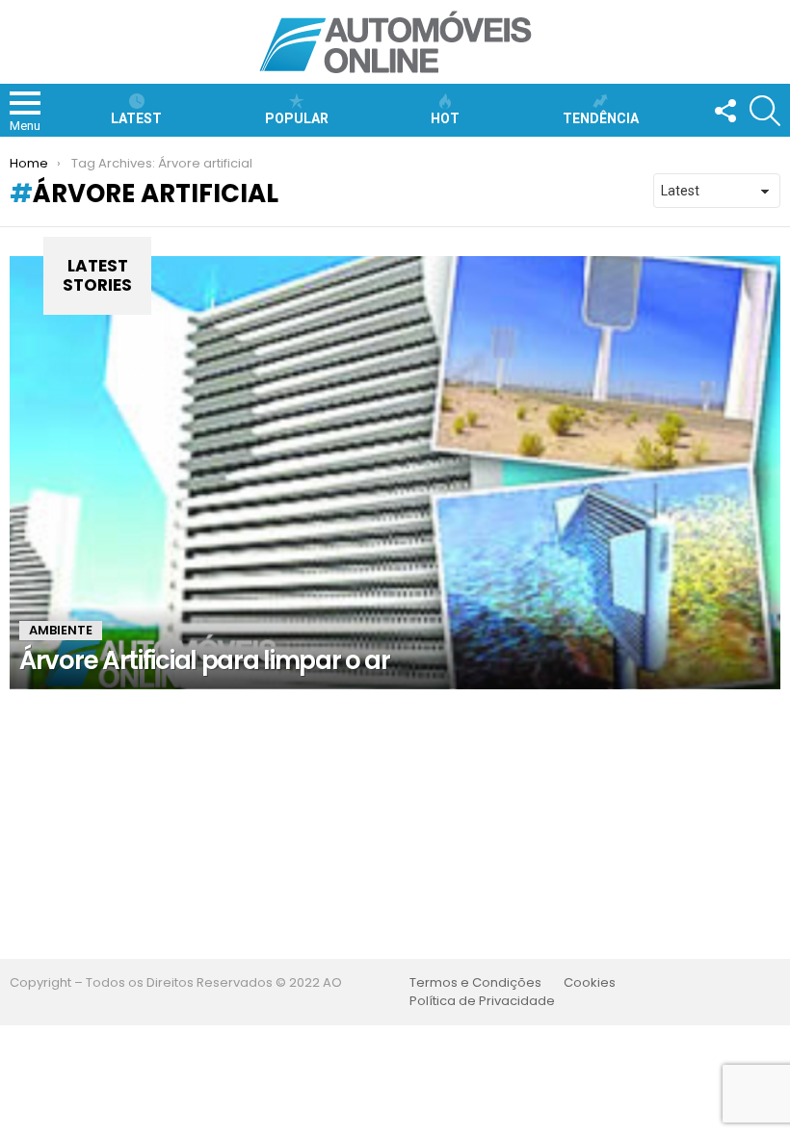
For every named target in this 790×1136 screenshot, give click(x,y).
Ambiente (60, 630)
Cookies (590, 983)
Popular (297, 118)
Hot (445, 118)
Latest (136, 118)
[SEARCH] (765, 111)
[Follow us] (724, 111)
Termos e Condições (475, 983)
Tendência (601, 118)
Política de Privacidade (482, 1001)
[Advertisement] (395, 824)
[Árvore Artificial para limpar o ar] (395, 472)
